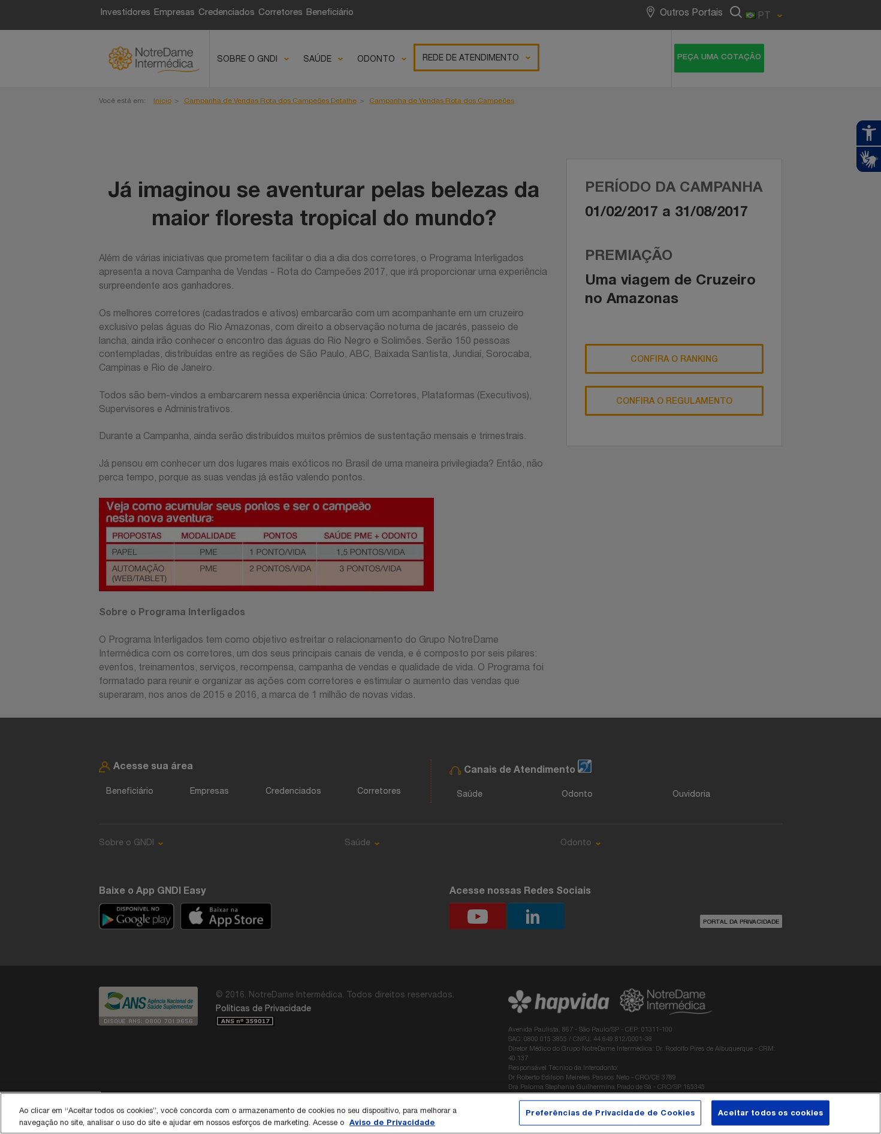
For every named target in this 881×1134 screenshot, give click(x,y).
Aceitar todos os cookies (770, 1112)
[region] (440, 1113)
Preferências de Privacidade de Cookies (610, 1112)
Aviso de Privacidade (392, 1121)
